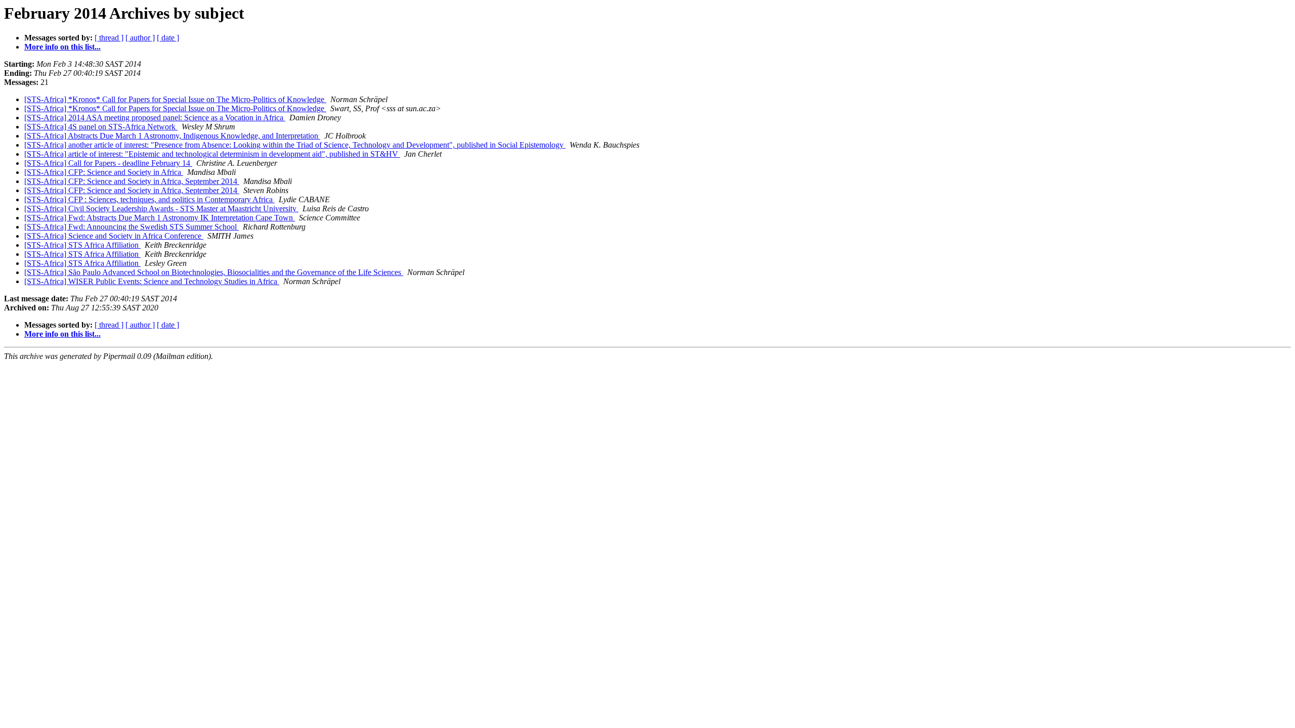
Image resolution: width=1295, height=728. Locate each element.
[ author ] (140, 37)
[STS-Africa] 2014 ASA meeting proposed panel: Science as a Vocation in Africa (154, 117)
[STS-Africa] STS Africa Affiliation (82, 245)
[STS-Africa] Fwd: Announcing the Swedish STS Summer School (131, 226)
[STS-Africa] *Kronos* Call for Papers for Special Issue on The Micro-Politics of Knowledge (175, 99)
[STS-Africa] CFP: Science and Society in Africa (103, 172)
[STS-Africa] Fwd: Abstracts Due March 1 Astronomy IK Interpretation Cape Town (159, 217)
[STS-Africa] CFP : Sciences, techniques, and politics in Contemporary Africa (149, 199)
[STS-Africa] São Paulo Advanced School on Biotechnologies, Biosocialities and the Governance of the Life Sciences (213, 272)
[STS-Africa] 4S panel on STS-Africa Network (101, 126)
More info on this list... (62, 46)
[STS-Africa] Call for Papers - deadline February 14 (108, 163)
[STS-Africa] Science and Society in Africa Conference (113, 236)
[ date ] (168, 37)
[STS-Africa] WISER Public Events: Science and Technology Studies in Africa (151, 281)
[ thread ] (109, 37)
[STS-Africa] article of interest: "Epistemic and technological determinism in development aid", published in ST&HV (212, 154)
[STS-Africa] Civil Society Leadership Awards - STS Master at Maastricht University (161, 208)
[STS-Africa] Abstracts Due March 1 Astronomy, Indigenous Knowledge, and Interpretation (172, 135)
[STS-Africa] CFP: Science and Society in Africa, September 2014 (131, 181)
